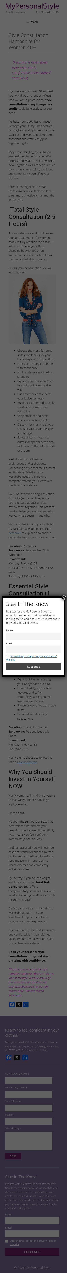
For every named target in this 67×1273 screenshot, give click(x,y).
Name (9, 630)
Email (9, 643)
